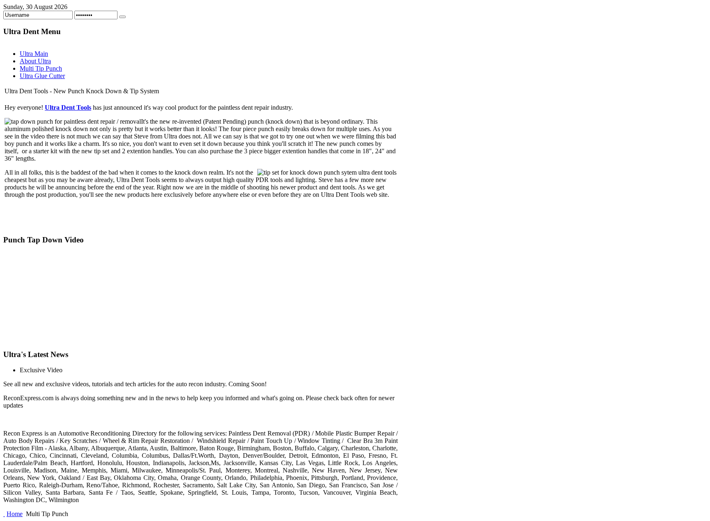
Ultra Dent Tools (68, 107)
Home (15, 513)
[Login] (122, 17)
